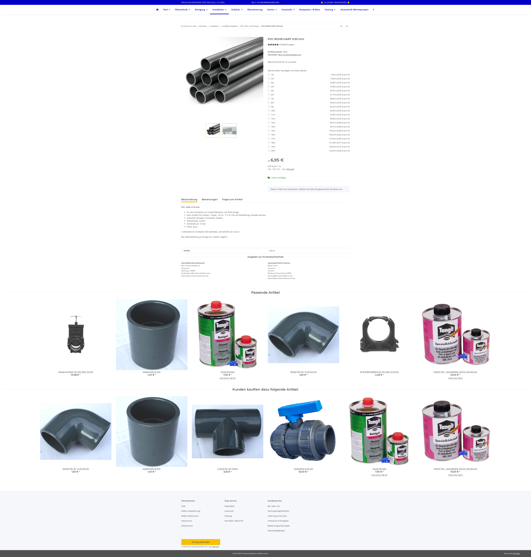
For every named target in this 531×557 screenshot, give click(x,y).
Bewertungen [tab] (210, 199)
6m (310, 94)
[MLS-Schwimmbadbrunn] (157, 9)
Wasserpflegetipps (276, 530)
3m (310, 82)
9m (310, 106)
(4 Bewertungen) (287, 44)
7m (310, 98)
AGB (183, 506)
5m (310, 90)
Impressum (186, 520)
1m (310, 74)
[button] (372, 9)
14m (310, 126)
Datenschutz (187, 525)
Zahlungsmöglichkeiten (278, 511)
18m (310, 142)
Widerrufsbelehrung (190, 511)
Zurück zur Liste (189, 26)
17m (310, 138)
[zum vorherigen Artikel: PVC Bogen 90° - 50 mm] (341, 26)
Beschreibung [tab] (189, 199)
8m (310, 102)
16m (310, 134)
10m (310, 110)
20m (310, 150)
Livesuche (229, 511)
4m (310, 86)
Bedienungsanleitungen (279, 525)
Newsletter (230, 506)
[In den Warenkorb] (183, 35)
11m (310, 114)
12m (310, 118)
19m (310, 146)
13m (310, 122)
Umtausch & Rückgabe (278, 520)
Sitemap (228, 516)
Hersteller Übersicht (234, 520)
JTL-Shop (516, 553)
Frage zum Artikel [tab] (232, 199)
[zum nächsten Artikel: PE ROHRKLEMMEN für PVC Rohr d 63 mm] (347, 26)
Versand (290, 169)
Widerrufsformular (190, 516)
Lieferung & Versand (277, 516)
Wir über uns (274, 506)
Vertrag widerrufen (201, 542)
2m (310, 78)
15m (310, 130)
